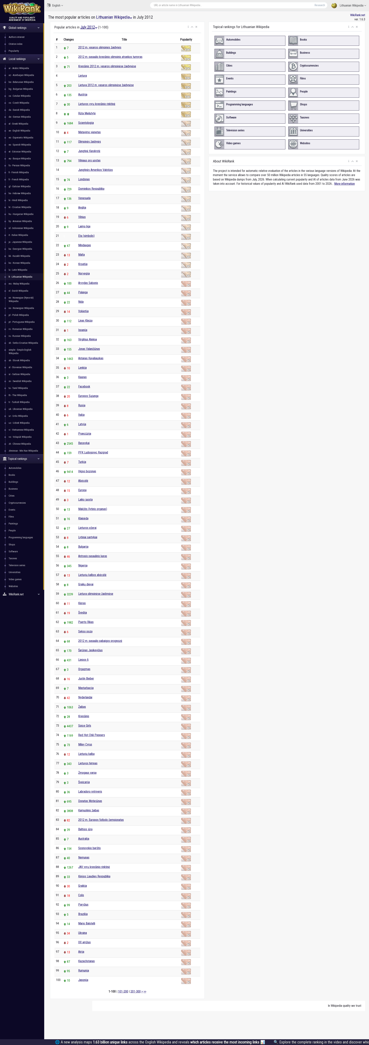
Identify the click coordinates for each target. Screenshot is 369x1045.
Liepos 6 (83, 659)
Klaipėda (83, 518)
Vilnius (82, 217)
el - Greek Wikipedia (18, 123)
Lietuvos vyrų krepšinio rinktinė (96, 104)
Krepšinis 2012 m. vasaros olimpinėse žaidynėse (107, 66)
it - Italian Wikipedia (18, 235)
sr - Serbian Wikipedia (19, 374)
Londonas (84, 179)
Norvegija (84, 273)
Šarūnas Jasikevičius (90, 650)
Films (11, 516)
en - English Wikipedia (19, 130)
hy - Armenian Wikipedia (20, 221)
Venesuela (84, 198)
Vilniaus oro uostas (89, 160)
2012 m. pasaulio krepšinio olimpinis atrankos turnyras (110, 57)
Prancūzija (84, 433)
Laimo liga (84, 226)
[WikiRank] (22, 8)
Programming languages (21, 537)
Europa (82, 490)
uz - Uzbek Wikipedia (19, 422)
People (12, 530)
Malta (81, 254)
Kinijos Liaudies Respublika (94, 876)
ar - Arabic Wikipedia (19, 68)
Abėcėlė (83, 481)
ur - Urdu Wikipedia (18, 415)
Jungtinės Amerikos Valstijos (95, 170)
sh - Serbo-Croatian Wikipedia (23, 342)
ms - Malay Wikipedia (19, 283)
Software (13, 551)
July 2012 (87, 27)
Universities (14, 572)
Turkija (82, 462)
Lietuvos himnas (87, 763)
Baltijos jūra (85, 829)
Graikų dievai (85, 584)
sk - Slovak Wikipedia (19, 360)
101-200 (123, 991)
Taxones (13, 558)
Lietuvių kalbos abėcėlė (92, 575)
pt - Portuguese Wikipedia (22, 321)
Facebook (84, 386)
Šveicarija (84, 782)
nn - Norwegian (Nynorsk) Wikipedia (21, 299)
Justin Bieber (86, 678)
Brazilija (83, 914)
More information (344, 184)
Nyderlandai (85, 697)
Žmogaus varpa (87, 773)
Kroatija (82, 264)
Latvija (82, 424)
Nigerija (82, 565)
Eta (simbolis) (86, 236)
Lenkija (82, 367)
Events (12, 509)
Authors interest (17, 37)
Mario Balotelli (86, 923)
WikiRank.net (357, 15)
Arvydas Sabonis (88, 283)
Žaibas (82, 707)
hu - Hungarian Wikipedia (21, 214)
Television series (17, 565)
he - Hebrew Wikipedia (20, 193)
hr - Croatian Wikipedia (20, 207)
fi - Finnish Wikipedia (19, 172)
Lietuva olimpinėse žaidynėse (95, 594)
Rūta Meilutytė (87, 113)
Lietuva (82, 75)
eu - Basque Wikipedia (20, 158)
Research (320, 5)
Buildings (13, 481)
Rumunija (83, 970)
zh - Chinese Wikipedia (20, 443)
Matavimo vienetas (89, 132)
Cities (11, 495)
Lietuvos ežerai (87, 528)
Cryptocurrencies (17, 502)
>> (145, 991)
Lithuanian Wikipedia (351, 5)
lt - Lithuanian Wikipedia (20, 276)
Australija (83, 838)
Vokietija (83, 311)
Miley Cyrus (85, 744)
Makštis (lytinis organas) (92, 509)
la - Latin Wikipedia (18, 269)
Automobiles (15, 468)
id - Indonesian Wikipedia (21, 228)
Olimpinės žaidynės (89, 141)
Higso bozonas (87, 471)
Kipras (82, 603)
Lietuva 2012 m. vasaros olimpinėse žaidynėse (106, 85)
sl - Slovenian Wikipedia (20, 367)
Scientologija (86, 123)
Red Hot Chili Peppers (91, 735)
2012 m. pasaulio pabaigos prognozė (100, 641)
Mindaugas (84, 245)
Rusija (81, 405)
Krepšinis (83, 716)
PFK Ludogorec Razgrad (93, 452)
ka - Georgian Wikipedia (20, 248)
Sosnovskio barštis (89, 848)
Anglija (82, 207)
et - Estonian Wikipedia (20, 151)
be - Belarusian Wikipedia (21, 82)
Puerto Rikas (86, 622)
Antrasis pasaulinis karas (92, 556)
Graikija (82, 886)
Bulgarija (83, 546)
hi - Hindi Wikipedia (18, 200)
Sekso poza (85, 631)
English (56, 5)
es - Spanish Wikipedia (20, 144)
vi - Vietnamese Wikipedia (21, 429)
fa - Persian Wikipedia (19, 165)
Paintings (13, 523)
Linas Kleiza (85, 320)
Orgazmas (84, 669)
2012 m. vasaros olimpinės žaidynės (99, 47)
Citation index (15, 43)
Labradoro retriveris (90, 791)
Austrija (82, 94)
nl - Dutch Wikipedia (18, 290)
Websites (13, 586)
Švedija (82, 612)
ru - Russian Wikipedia (20, 335)
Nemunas (83, 857)
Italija (81, 415)
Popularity (14, 50)
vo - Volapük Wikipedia (20, 436)
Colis (81, 895)
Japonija (83, 980)
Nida (81, 302)
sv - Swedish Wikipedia (20, 381)
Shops (12, 544)
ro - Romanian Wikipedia (20, 329)
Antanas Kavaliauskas (90, 358)
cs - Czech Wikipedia (19, 102)
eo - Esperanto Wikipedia (21, 137)
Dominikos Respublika (91, 189)
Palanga (83, 292)
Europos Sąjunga (88, 396)
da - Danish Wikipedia (19, 109)
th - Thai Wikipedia (18, 395)
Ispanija (82, 330)
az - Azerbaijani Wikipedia (21, 75)
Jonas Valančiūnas (89, 349)
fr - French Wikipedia (19, 179)
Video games (15, 579)
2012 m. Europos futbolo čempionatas (101, 820)
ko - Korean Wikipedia (19, 262)
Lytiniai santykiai (87, 537)
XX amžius (84, 942)
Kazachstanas (86, 961)
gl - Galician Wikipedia (20, 186)
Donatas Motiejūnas (90, 801)
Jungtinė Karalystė (89, 151)
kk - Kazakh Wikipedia (19, 256)
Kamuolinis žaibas (88, 810)
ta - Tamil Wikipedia (18, 388)
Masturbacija (86, 688)
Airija (81, 951)
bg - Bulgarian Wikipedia (21, 88)
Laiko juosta (85, 499)
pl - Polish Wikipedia (19, 315)
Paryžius (83, 904)
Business (13, 488)
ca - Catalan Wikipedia (20, 95)
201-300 (135, 991)
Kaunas (82, 377)
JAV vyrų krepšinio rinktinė (94, 867)
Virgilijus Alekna (87, 339)
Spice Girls (84, 725)
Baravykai (84, 443)
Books (12, 474)
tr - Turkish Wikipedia (19, 402)
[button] (188, 27)
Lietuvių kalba (86, 754)
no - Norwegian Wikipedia (21, 308)
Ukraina (82, 933)
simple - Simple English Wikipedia (20, 351)
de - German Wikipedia (20, 116)
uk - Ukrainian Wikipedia (20, 409)
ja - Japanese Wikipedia (20, 241)
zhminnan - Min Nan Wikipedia (23, 450)
